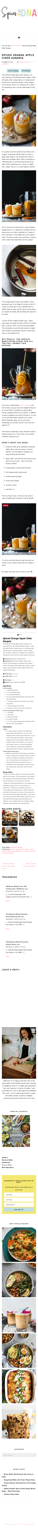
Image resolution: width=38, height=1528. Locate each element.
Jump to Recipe (13, 71)
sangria (11, 853)
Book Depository (8, 1167)
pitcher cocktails (24, 405)
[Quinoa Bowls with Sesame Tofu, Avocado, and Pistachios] (19, 1367)
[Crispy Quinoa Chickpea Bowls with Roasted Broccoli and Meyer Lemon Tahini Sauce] (19, 1297)
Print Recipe (26, 71)
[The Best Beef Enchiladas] (19, 1403)
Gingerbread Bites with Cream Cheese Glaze (19, 1480)
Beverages (14, 847)
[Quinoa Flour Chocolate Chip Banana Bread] (19, 1438)
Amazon (5, 1157)
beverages (11, 851)
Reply (8, 901)
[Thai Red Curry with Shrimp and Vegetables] (19, 1261)
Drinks (20, 847)
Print (20, 634)
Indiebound (6, 1162)
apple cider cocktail (17, 849)
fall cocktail (25, 851)
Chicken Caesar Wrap (11, 1494)
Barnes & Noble (7, 1160)
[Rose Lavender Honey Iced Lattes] (19, 1332)
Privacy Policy (28, 1524)
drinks (18, 851)
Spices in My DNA (19, 17)
